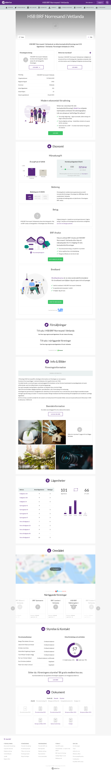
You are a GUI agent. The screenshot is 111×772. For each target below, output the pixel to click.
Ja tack (55, 401)
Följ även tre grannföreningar (44, 396)
